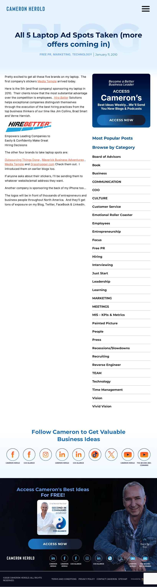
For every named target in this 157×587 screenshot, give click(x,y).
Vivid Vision (101, 406)
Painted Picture (105, 323)
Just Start (100, 273)
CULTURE (100, 198)
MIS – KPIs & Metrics (108, 315)
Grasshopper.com (42, 164)
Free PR (98, 248)
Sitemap (122, 579)
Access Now (121, 120)
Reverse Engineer (106, 365)
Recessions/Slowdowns (111, 348)
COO (96, 190)
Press (96, 340)
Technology (101, 381)
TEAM (96, 373)
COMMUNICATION (106, 182)
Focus (97, 240)
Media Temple (47, 81)
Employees (101, 223)
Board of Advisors (106, 157)
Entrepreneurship (106, 231)
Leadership (101, 281)
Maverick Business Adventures (63, 160)
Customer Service (106, 206)
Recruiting (100, 356)
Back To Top (144, 545)
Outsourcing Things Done (22, 160)
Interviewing (102, 265)
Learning (99, 290)
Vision (97, 398)
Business (99, 173)
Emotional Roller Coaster (112, 215)
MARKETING (102, 298)
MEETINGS (100, 306)
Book (96, 165)
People (97, 331)
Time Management (107, 390)
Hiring (97, 256)
